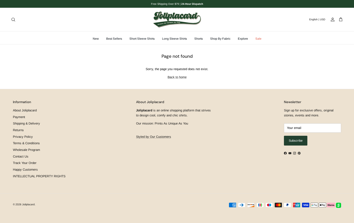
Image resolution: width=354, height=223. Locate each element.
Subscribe (177, 140)
